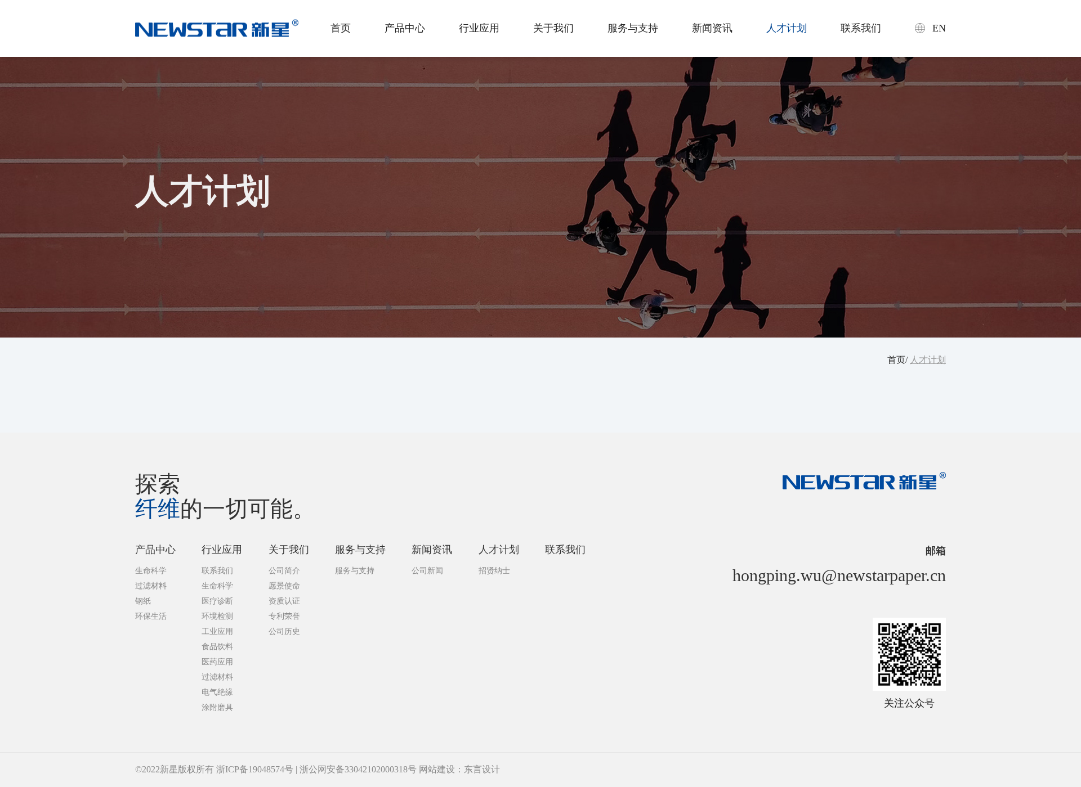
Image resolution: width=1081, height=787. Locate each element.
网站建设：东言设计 (459, 769)
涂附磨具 (217, 707)
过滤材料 (151, 586)
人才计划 (786, 28)
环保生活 (151, 616)
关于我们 (553, 28)
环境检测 (217, 616)
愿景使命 (284, 586)
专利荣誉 (284, 616)
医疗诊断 (217, 601)
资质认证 (284, 601)
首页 (340, 28)
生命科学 (151, 570)
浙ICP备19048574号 (254, 769)
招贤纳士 (494, 570)
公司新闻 (427, 570)
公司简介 (284, 570)
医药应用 (217, 662)
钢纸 (143, 601)
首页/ (897, 360)
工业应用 (217, 631)
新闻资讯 (712, 28)
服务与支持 (632, 28)
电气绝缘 (217, 692)
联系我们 (861, 28)
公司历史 (284, 631)
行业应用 (479, 28)
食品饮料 (217, 646)
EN (939, 28)
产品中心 (405, 28)
